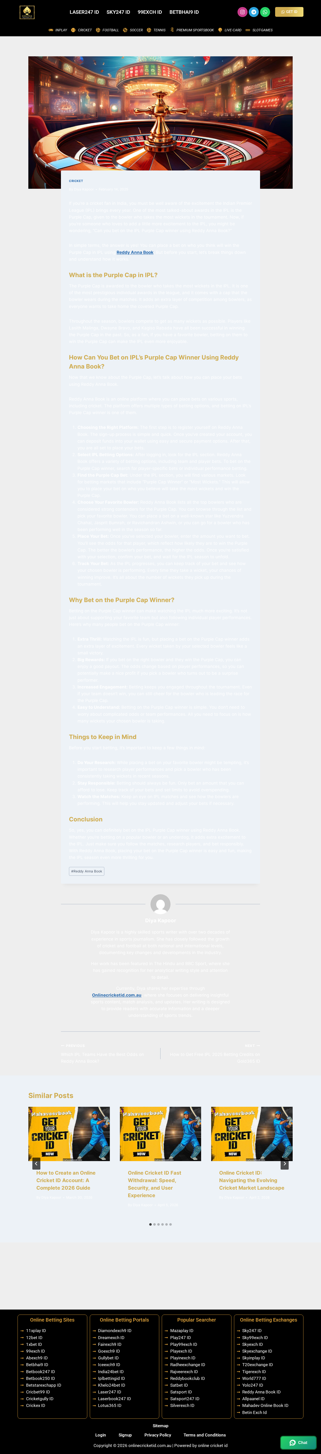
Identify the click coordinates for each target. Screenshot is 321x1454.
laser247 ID (84, 12)
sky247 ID (118, 12)
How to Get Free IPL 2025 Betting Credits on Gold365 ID (215, 1054)
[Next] (285, 1164)
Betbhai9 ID (184, 12)
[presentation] (69, 1134)
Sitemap (161, 1425)
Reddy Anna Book (135, 252)
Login (100, 1434)
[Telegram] (254, 12)
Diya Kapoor (84, 189)
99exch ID (150, 12)
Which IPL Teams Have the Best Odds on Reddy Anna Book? (102, 1054)
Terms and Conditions (205, 1434)
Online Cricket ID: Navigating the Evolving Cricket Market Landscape (251, 1180)
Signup (125, 1434)
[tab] (150, 1224)
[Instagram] (242, 12)
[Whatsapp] (265, 12)
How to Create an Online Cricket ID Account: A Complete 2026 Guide (66, 1180)
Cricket (76, 181)
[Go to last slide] (36, 1164)
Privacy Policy (157, 1434)
